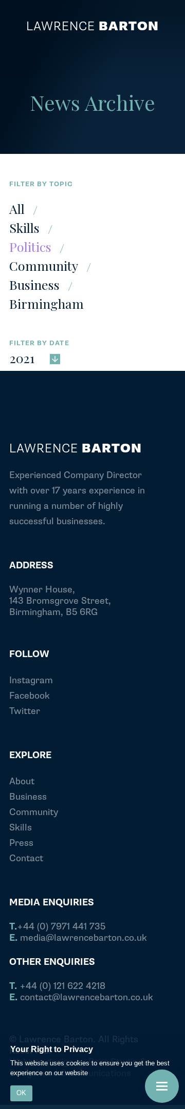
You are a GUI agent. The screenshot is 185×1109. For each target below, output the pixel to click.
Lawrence (92, 27)
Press (21, 843)
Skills (24, 227)
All (17, 208)
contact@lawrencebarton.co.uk (81, 997)
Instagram (31, 680)
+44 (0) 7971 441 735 (57, 927)
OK (21, 1093)
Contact (26, 858)
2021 (22, 357)
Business (34, 284)
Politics (30, 246)
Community (43, 265)
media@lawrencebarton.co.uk (78, 938)
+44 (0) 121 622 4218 (57, 986)
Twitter (24, 711)
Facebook (29, 696)
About (21, 781)
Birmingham (46, 303)
